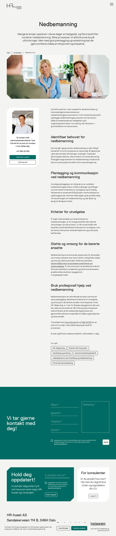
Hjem (8, 53)
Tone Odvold (70, 322)
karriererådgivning (59, 263)
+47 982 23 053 (22, 151)
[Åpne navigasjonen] (111, 4)
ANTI (107, 530)
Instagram (97, 524)
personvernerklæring (60, 444)
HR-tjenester (18, 53)
